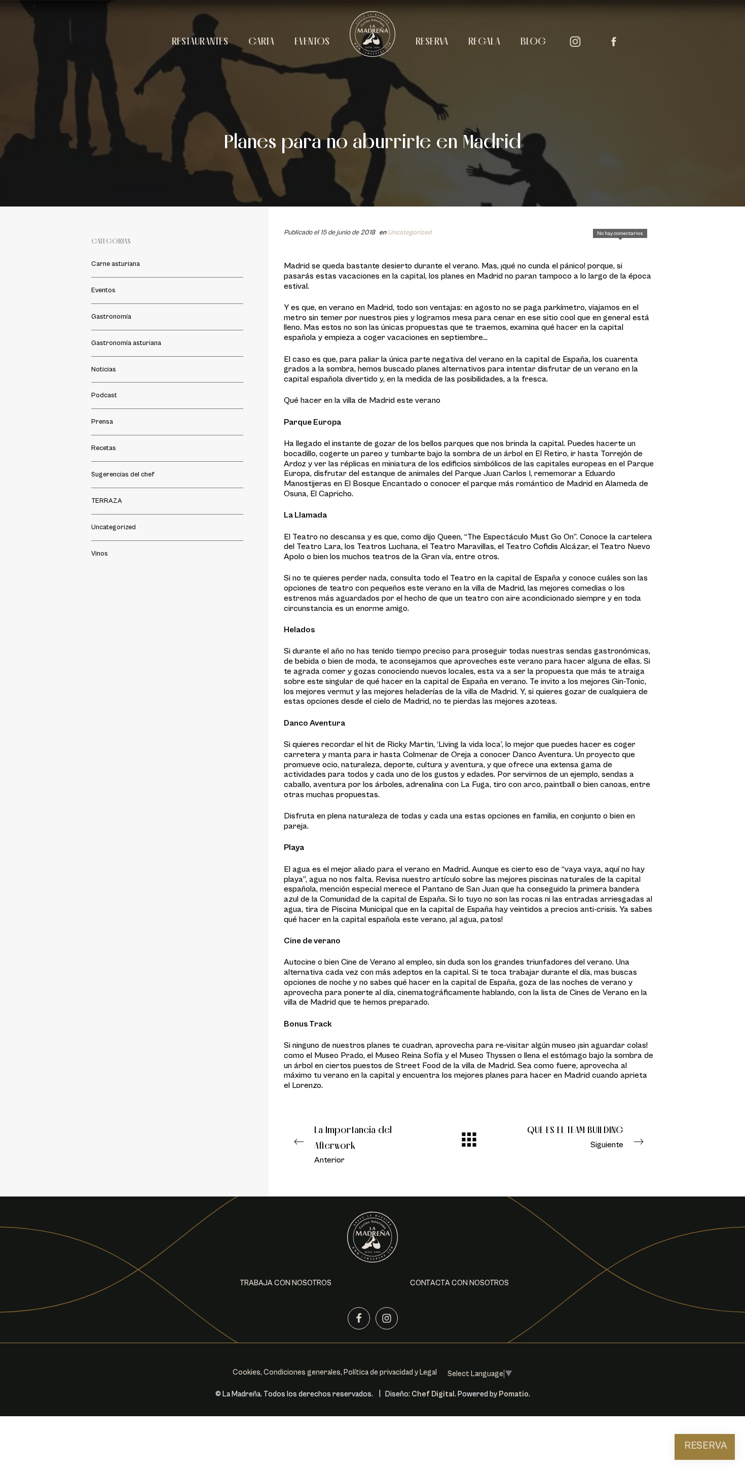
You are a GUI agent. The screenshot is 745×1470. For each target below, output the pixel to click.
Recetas (103, 448)
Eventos (103, 290)
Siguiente (575, 1137)
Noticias (103, 369)
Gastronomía (111, 317)
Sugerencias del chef (122, 474)
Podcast (104, 395)
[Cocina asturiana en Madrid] (372, 40)
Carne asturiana (115, 264)
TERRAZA (106, 501)
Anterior (353, 1144)
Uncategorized (409, 232)
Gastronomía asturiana (126, 343)
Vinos (99, 554)
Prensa (102, 422)
